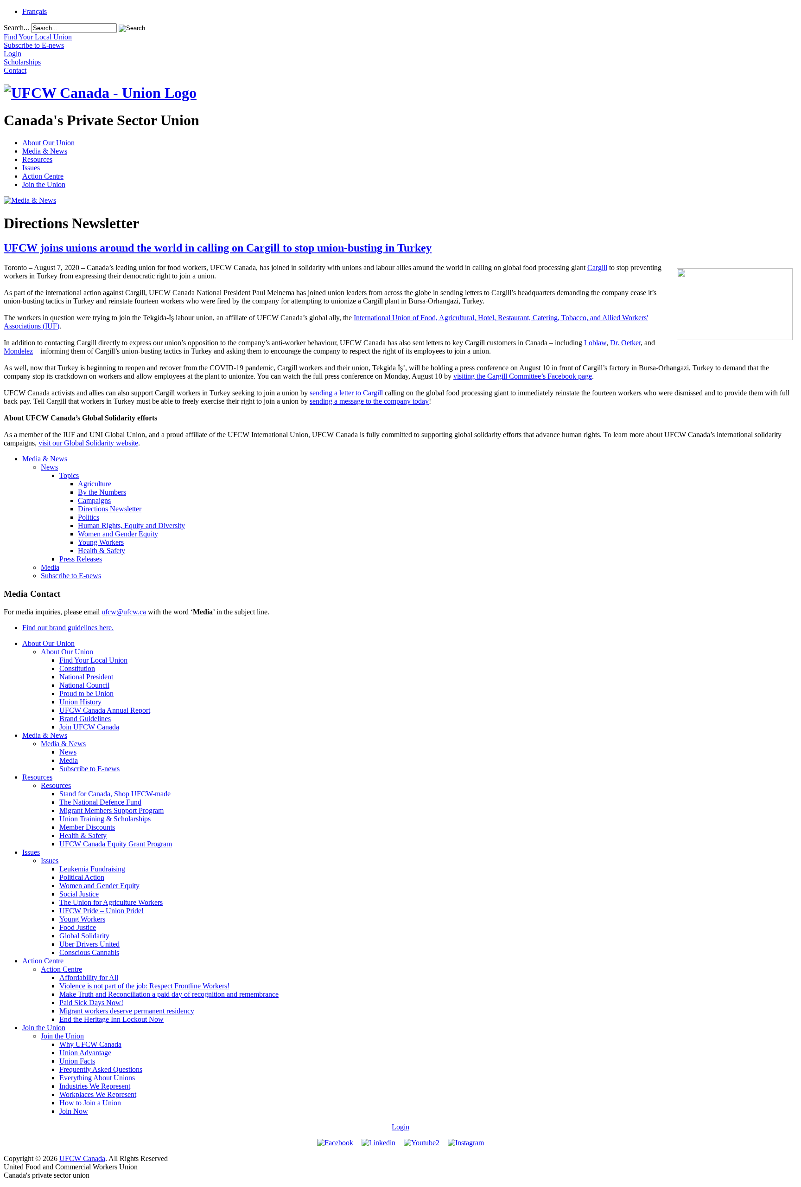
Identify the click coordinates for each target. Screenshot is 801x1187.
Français (34, 11)
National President (86, 677)
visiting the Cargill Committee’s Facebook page (522, 376)
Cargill (597, 267)
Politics (88, 517)
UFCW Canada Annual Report (104, 710)
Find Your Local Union (93, 660)
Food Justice (77, 927)
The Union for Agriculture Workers (111, 902)
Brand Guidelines (85, 719)
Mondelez (18, 351)
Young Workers (101, 542)
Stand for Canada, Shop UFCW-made (115, 794)
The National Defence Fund (100, 802)
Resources (37, 159)
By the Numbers (102, 492)
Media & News (44, 151)
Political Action (81, 877)
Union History (80, 702)
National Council (84, 685)
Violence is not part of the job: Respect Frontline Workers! (144, 986)
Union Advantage (85, 1053)
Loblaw (595, 343)
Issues (31, 168)
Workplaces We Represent (97, 1094)
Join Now (73, 1111)
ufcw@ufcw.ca (124, 612)
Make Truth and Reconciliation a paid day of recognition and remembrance (169, 994)
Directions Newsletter (109, 509)
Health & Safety (101, 551)
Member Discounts (87, 827)
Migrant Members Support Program (111, 810)
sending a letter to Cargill (346, 393)
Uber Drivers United (89, 944)
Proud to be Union (86, 693)
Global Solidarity (84, 936)
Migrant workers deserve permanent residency (126, 1011)
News (49, 467)
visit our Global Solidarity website (88, 443)
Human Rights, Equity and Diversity (131, 525)
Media (50, 567)
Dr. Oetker (625, 343)
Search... (16, 28)
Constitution (77, 668)
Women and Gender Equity (118, 534)
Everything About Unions (97, 1078)
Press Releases (80, 559)
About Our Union (48, 143)
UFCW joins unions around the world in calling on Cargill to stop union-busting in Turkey (218, 248)
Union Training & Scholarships (105, 819)
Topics (69, 475)
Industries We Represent (94, 1086)
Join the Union (43, 184)
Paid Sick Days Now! (91, 1002)
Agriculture (94, 484)
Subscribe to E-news (71, 576)
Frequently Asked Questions (100, 1069)
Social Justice (79, 894)
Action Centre (43, 176)
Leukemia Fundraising (92, 869)
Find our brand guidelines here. (68, 628)
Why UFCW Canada (90, 1044)
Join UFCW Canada (89, 727)
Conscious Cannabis (89, 952)
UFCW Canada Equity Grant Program (115, 844)
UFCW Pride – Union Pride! (101, 911)
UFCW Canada (82, 1158)
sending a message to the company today (369, 401)
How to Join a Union (90, 1103)
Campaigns (94, 500)
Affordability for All (88, 977)
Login (400, 1127)
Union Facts (77, 1061)
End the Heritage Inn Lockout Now (111, 1019)
